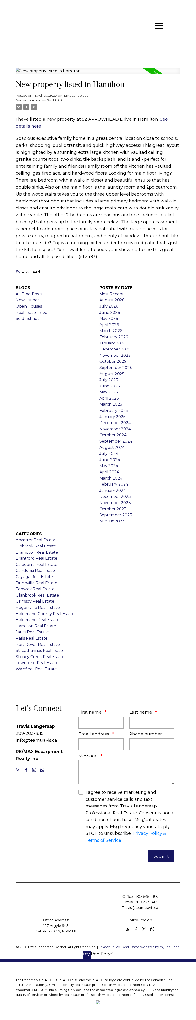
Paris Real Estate (32, 638)
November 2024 (115, 429)
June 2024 (109, 459)
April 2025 (109, 398)
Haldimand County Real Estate (45, 613)
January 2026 (112, 343)
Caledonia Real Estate (36, 564)
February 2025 (113, 410)
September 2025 (115, 367)
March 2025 (110, 404)
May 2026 (108, 318)
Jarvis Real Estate (32, 632)
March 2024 (110, 478)
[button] (18, 770)
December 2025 (115, 349)
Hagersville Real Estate (38, 607)
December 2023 (115, 496)
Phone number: (146, 733)
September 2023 (115, 515)
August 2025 (111, 374)
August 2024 (112, 447)
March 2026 (110, 330)
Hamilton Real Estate (48, 100)
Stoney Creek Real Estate (40, 656)
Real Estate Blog (32, 312)
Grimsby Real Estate (35, 601)
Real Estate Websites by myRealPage (151, 947)
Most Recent (111, 294)
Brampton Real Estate (37, 552)
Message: (88, 755)
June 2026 (109, 312)
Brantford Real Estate (36, 558)
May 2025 (108, 392)
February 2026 (113, 337)
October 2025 (112, 361)
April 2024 (109, 472)
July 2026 (108, 306)
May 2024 (108, 465)
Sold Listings (27, 318)
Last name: (141, 712)
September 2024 (115, 441)
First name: (90, 712)
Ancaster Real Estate (35, 540)
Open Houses (29, 306)
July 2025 (108, 380)
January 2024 (112, 490)
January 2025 (112, 417)
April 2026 (109, 324)
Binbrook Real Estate (36, 546)
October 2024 (112, 435)
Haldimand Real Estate (38, 619)
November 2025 (115, 355)
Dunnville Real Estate (36, 583)
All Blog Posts (29, 294)
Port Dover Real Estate (38, 644)
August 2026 (111, 300)
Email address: (94, 733)
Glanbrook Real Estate (37, 595)
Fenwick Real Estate (35, 589)
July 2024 (108, 453)
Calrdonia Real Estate (36, 570)
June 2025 (109, 386)
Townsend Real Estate (37, 662)
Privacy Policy (109, 947)
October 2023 (112, 509)
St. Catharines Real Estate (40, 650)
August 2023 (112, 521)
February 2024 (113, 484)
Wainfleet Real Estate (36, 669)
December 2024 (115, 423)
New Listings (27, 300)
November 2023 (115, 502)
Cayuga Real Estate (34, 577)
